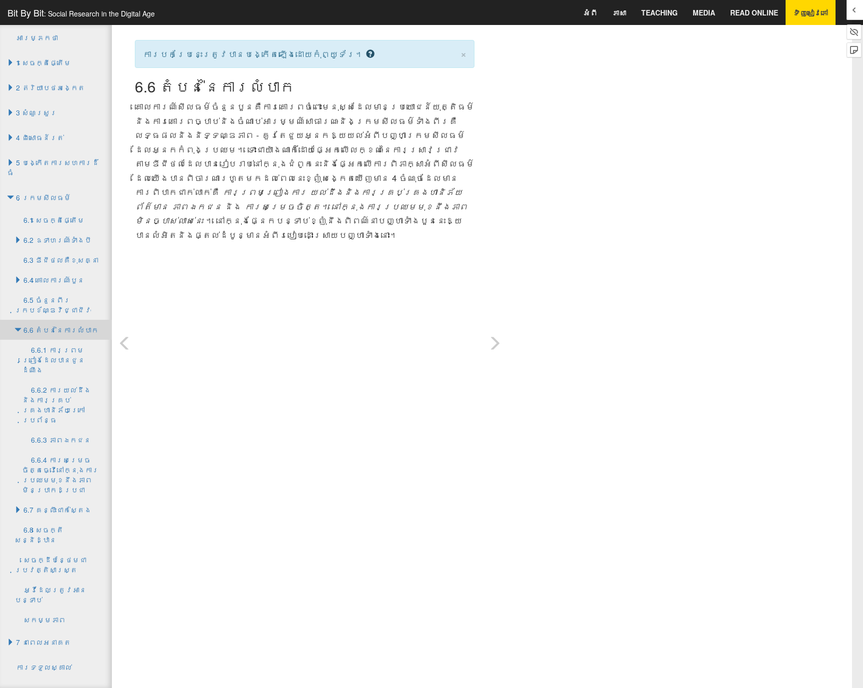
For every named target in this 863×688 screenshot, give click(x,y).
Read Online (754, 12)
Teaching (659, 12)
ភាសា (619, 12)
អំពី (590, 12)
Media (704, 12)
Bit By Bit (81, 12)
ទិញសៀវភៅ (810, 12)
